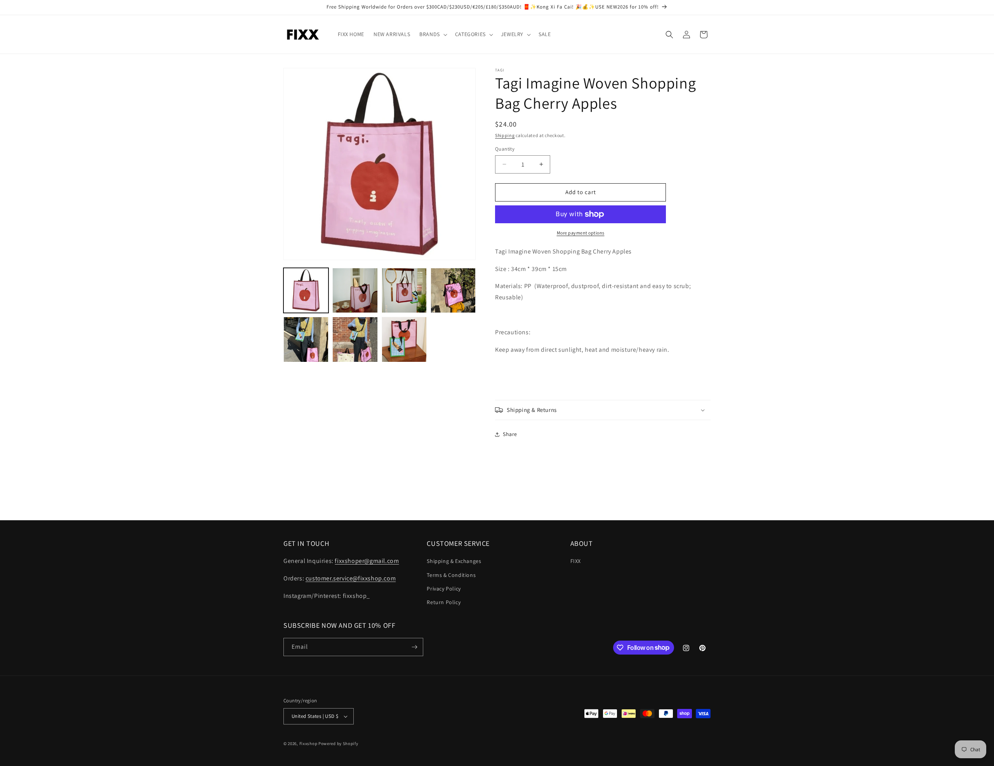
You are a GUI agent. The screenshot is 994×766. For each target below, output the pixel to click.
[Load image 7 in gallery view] (404, 339)
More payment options (581, 233)
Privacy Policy (444, 588)
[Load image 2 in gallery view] (354, 290)
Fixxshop (308, 743)
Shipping (505, 135)
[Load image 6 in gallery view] (354, 339)
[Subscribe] (414, 647)
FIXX (575, 561)
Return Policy (444, 602)
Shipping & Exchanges (454, 561)
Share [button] (510, 434)
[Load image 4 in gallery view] (453, 290)
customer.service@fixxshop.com (351, 578)
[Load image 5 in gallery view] (305, 339)
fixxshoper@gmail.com (367, 561)
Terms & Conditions (451, 574)
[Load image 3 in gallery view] (404, 290)
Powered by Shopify (338, 743)
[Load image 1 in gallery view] (305, 290)
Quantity (504, 149)
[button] (432, 34)
